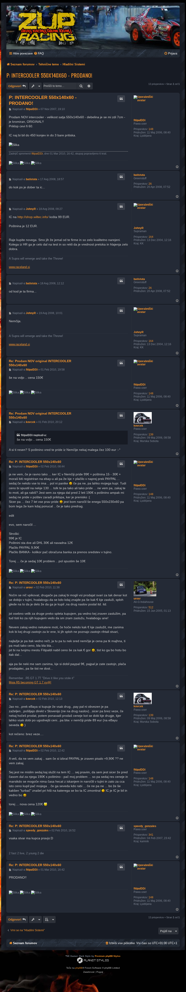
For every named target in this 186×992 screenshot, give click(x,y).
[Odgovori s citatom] (121, 98)
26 (150, 183)
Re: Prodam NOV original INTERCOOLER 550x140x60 (40, 363)
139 (151, 434)
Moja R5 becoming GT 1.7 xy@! (30, 682)
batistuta (139, 175)
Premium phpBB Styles (107, 956)
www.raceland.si (19, 267)
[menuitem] (39, 53)
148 (151, 129)
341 (151, 834)
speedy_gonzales (145, 826)
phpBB (79, 968)
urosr (137, 598)
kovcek (138, 425)
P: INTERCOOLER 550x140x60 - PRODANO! (49, 75)
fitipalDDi (139, 120)
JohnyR (139, 228)
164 (151, 236)
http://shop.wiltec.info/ (33, 217)
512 (151, 607)
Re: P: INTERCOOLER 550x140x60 (35, 462)
